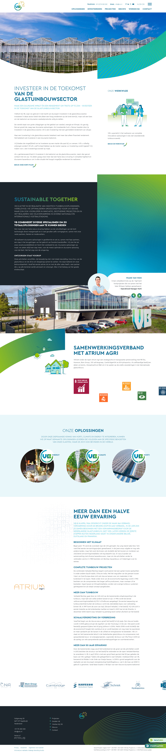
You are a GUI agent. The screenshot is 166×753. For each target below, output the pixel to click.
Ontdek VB (56, 721)
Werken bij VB (57, 724)
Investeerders (95, 9)
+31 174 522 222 (19, 729)
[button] (133, 295)
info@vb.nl (118, 4)
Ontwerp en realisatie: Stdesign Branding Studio (29, 750)
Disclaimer (24, 747)
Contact (147, 9)
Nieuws (122, 9)
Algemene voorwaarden (36, 747)
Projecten (110, 9)
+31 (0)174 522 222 (101, 4)
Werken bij (134, 9)
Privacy (16, 747)
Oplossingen (78, 9)
